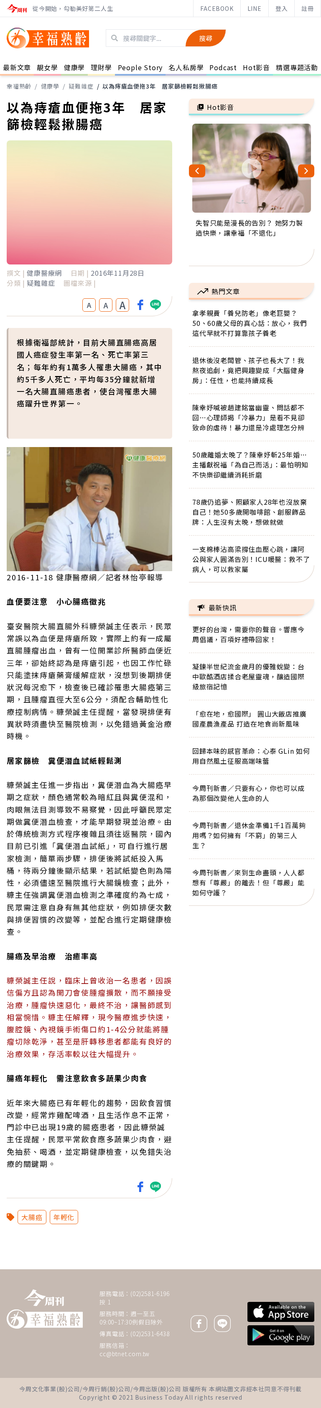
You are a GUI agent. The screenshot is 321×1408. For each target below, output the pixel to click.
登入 (281, 8)
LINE (254, 8)
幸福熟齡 (19, 86)
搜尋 (205, 38)
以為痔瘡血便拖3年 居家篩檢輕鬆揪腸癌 (159, 86)
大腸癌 (31, 1217)
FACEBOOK (216, 8)
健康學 (50, 86)
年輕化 (64, 1217)
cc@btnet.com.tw (124, 1354)
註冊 (307, 8)
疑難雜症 (81, 86)
